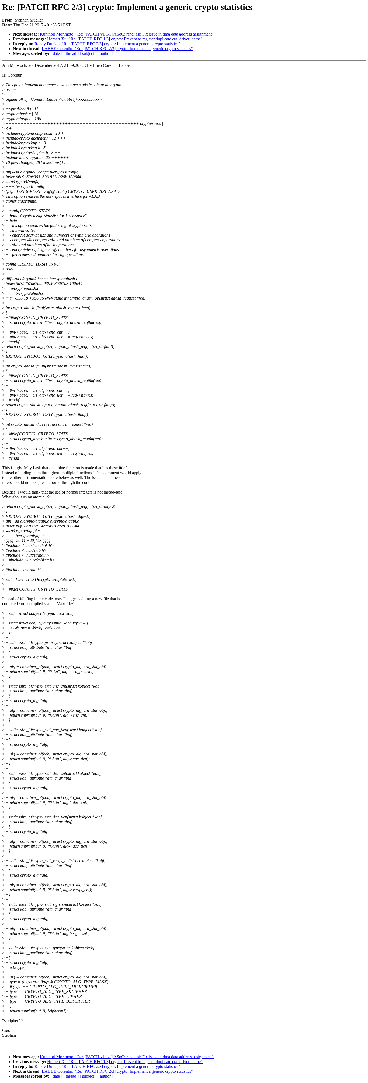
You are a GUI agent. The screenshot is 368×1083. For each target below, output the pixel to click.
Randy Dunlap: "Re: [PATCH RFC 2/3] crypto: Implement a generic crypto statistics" (107, 43)
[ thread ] (71, 53)
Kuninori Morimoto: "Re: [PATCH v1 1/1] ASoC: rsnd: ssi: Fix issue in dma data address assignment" (127, 34)
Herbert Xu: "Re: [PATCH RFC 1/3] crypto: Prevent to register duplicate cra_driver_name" (125, 39)
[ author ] (105, 53)
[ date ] (56, 53)
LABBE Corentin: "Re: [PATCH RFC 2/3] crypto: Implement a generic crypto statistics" (117, 48)
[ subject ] (88, 53)
